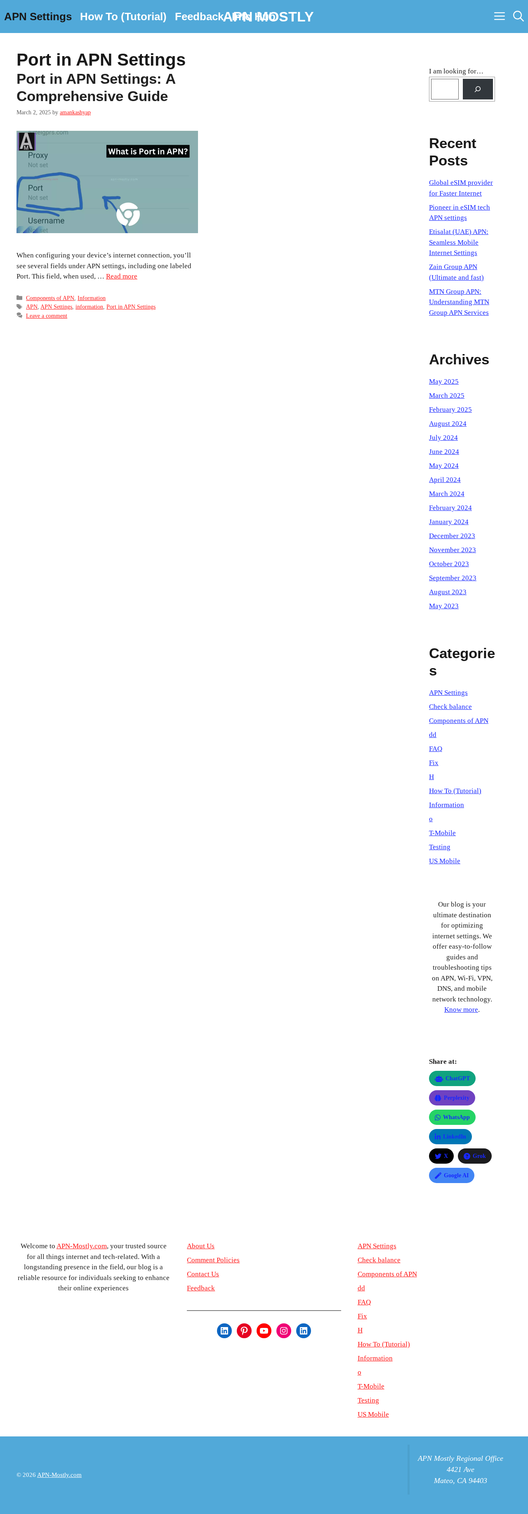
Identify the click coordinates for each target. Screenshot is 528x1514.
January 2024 (449, 522)
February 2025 (450, 409)
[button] (518, 16)
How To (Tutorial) (123, 16)
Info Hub (254, 16)
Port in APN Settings (131, 306)
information (89, 306)
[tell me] (478, 89)
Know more (461, 1009)
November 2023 (452, 550)
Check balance (450, 707)
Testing (439, 847)
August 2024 (448, 424)
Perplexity (456, 1098)
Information (92, 298)
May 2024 (444, 466)
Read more (121, 276)
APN (32, 306)
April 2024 (445, 480)
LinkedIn (454, 1137)
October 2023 (449, 564)
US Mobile (444, 861)
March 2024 (446, 494)
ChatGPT (458, 1078)
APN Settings (38, 16)
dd (432, 735)
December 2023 (452, 536)
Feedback (199, 16)
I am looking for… (456, 71)
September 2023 (452, 578)
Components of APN (50, 298)
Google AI (456, 1175)
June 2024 (444, 452)
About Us (200, 1246)
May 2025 (444, 381)
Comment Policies (213, 1260)
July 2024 (443, 438)
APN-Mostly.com (82, 1246)
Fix (433, 763)
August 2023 (448, 592)
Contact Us (203, 1274)
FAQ (435, 749)
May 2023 (444, 606)
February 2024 (450, 508)
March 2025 (446, 395)
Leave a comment (46, 315)
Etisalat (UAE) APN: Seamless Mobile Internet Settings (458, 242)
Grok (479, 1156)
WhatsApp (456, 1117)
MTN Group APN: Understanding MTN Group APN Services (459, 302)
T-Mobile (442, 833)
